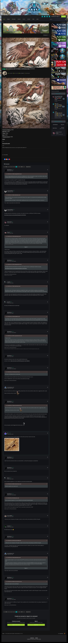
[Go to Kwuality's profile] (53, 97)
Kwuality (56, 100)
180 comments (22, 73)
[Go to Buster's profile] (5, 478)
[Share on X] (3, 159)
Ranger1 (8, 232)
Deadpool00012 (10, 190)
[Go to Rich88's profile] (54, 133)
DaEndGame (9, 169)
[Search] (66, 19)
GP (7, 433)
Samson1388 (9, 515)
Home (4, 19)
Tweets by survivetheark (55, 91)
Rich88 (57, 133)
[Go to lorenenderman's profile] (5, 388)
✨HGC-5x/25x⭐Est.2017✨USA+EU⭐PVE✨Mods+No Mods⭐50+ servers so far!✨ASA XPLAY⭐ (58, 113)
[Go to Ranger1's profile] (5, 233)
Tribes (33, 19)
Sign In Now (36, 624)
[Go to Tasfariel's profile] (5, 526)
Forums (8, 19)
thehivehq (56, 108)
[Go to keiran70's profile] (5, 302)
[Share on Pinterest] (9, 159)
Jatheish (11, 73)
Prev (6, 166)
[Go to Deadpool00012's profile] (5, 191)
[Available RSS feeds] (65, 633)
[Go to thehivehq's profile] (53, 104)
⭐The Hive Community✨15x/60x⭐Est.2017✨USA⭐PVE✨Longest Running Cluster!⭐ (58, 105)
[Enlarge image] (11, 444)
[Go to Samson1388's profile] (5, 516)
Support (28, 19)
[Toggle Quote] (5, 236)
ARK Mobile (13, 19)
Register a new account (16, 624)
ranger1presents (17, 335)
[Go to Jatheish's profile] (4, 73)
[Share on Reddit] (6, 159)
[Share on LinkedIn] (8, 159)
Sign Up (63, 16)
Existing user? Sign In (55, 16)
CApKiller (16, 316)
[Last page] (24, 166)
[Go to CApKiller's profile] (5, 282)
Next (22, 166)
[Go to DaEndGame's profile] (5, 170)
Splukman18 (9, 221)
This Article (61, 19)
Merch (37, 19)
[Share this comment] (47, 169)
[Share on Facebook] (4, 159)
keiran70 (16, 371)
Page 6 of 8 (28, 166)
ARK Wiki (19, 19)
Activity (24, 19)
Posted (10, 170)
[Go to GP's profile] (5, 434)
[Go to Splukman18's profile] (5, 222)
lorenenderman (10, 387)
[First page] (4, 166)
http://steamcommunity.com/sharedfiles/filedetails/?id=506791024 (16, 268)
